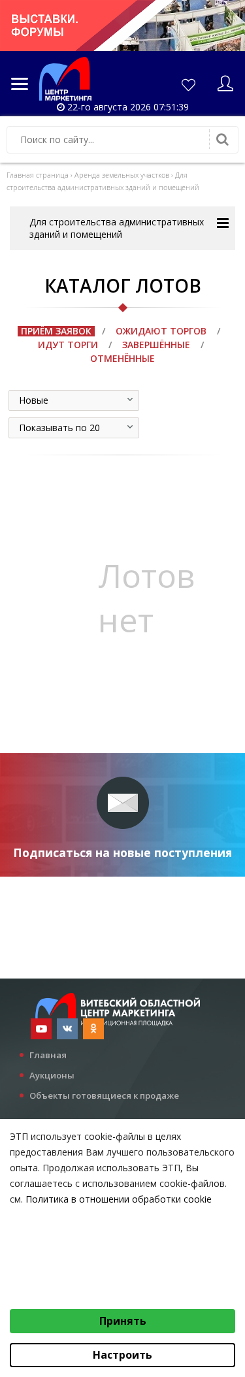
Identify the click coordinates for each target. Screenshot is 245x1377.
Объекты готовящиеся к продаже (104, 1095)
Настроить (122, 1355)
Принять (122, 1321)
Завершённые (156, 344)
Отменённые (122, 358)
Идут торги (68, 344)
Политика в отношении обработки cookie (118, 1199)
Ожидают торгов (161, 331)
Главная (48, 1055)
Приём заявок (56, 331)
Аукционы (51, 1075)
